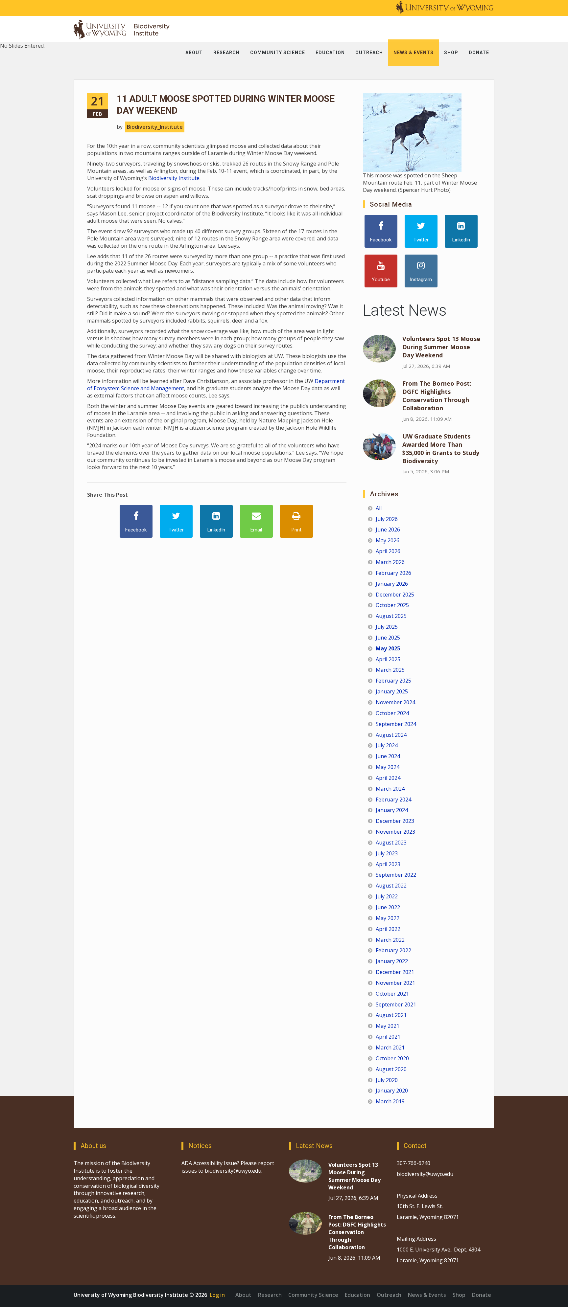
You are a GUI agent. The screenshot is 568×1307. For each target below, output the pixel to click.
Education (357, 1294)
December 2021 (395, 972)
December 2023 (395, 820)
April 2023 (388, 864)
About (243, 1294)
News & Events (427, 1294)
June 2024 (388, 756)
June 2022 (388, 907)
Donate (481, 1294)
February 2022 (393, 950)
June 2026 (388, 529)
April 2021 (388, 1036)
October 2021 (392, 993)
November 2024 (395, 702)
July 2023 (387, 853)
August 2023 (391, 842)
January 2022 (392, 961)
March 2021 (390, 1047)
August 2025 (391, 616)
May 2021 (387, 1025)
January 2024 (392, 810)
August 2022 (391, 885)
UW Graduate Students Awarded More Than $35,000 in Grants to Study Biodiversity (440, 448)
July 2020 (387, 1080)
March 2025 (390, 669)
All (379, 508)
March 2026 (390, 562)
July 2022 (387, 896)
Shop (459, 1294)
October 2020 (392, 1058)
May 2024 (387, 767)
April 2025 (388, 659)
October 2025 (392, 605)
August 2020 (391, 1069)
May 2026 (387, 540)
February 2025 (393, 680)
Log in (217, 1294)
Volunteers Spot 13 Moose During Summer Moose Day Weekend (441, 347)
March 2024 (390, 788)
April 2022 (388, 929)
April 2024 (388, 777)
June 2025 (388, 637)
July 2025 (387, 626)
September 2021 (396, 1004)
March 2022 (390, 939)
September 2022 (396, 874)
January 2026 (392, 583)
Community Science (313, 1294)
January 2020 (392, 1090)
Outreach (389, 1294)
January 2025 (392, 691)
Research (270, 1294)
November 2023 (395, 831)
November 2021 (395, 982)
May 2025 (388, 648)
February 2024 (393, 799)
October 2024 (392, 713)
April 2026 (388, 551)
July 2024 (387, 745)
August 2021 (391, 1015)
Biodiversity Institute (174, 178)
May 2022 (387, 918)
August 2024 (391, 734)
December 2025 (395, 594)
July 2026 (387, 519)
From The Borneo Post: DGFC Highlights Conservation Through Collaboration (436, 395)
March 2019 (390, 1101)
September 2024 (396, 724)
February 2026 (393, 572)
